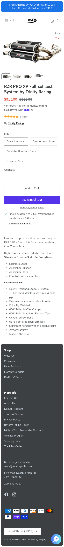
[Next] (58, 6)
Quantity (9, 169)
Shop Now (48, 6)
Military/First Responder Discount (23, 430)
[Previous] (6, 6)
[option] (32, 51)
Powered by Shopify (36, 539)
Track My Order (13, 446)
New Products (12, 366)
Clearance (10, 361)
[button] (56, 539)
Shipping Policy (13, 441)
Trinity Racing (16, 123)
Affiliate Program (14, 435)
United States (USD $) (20, 531)
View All (9, 355)
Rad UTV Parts (13, 377)
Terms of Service (14, 414)
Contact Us (10, 398)
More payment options (32, 207)
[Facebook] (6, 494)
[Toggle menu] (6, 20)
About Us (9, 403)
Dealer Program (13, 409)
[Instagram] (14, 494)
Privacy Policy (12, 419)
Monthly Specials (14, 372)
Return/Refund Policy (16, 425)
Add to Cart (32, 188)
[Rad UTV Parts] (32, 20)
